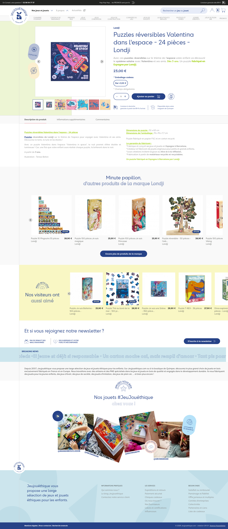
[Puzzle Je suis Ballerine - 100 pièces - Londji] (86, 288)
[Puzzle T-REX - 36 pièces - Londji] (195, 288)
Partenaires (193, 507)
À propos (60, 10)
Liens (204, 507)
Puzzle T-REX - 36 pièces (190, 308)
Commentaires (103, 119)
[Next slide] (102, 61)
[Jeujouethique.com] (19, 24)
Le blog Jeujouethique (112, 493)
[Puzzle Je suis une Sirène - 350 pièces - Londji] (158, 288)
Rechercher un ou (176, 10)
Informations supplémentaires (71, 119)
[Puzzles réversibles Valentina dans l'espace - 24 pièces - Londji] (51, 215)
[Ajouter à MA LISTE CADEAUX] (171, 96)
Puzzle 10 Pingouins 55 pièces (45, 238)
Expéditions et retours (155, 490)
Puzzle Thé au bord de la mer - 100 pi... (118, 309)
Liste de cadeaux (196, 511)
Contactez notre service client (115, 497)
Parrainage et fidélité (198, 493)
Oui (120, 83)
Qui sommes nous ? (110, 490)
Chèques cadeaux (153, 497)
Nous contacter (45, 526)
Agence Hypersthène (217, 526)
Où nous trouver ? (153, 500)
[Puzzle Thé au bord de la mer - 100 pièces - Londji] (122, 288)
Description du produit (35, 119)
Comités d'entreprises (198, 500)
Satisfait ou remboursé (199, 490)
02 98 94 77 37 (28, 2)
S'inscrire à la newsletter (200, 341)
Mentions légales (31, 526)
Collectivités (194, 504)
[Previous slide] (39, 61)
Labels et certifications (155, 507)
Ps (28, 137)
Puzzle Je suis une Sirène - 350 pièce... (154, 309)
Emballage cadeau (123, 77)
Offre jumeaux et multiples (201, 497)
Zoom (38, 27)
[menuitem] (38, 104)
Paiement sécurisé (153, 493)
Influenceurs (150, 511)
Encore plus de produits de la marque (123, 253)
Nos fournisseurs (152, 504)
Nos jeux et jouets (40, 10)
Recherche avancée (60, 526)
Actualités (76, 10)
